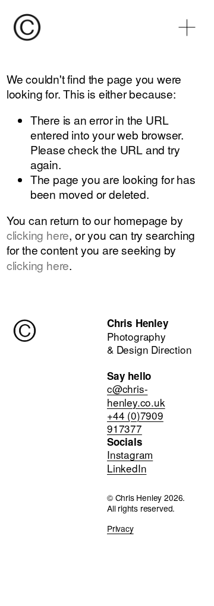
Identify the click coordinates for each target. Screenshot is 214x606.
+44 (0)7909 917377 (135, 422)
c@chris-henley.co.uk (136, 395)
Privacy (120, 528)
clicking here (38, 235)
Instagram (130, 454)
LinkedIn (126, 468)
